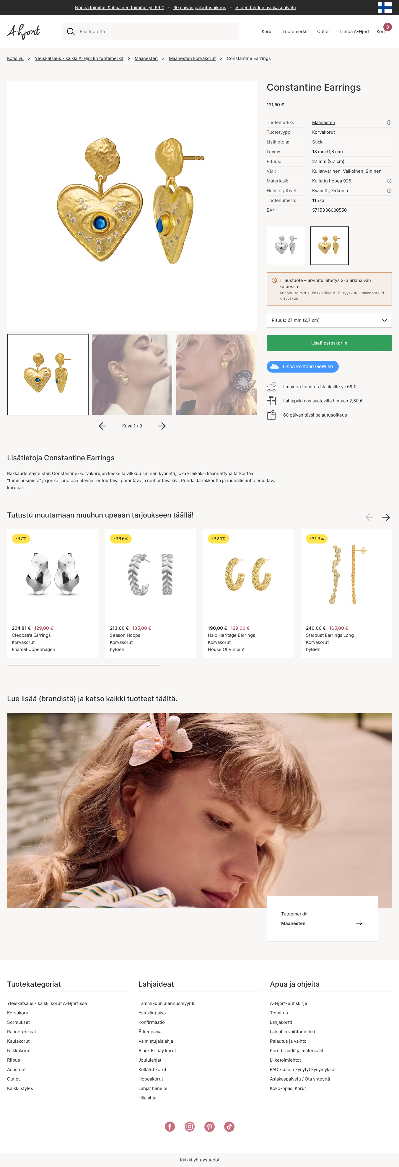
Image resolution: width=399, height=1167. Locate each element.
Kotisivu (15, 58)
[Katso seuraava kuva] (386, 517)
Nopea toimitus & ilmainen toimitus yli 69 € (119, 7)
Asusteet (16, 1069)
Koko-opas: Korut (288, 1088)
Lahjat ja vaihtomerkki (292, 1031)
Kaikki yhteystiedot (199, 1160)
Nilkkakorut (19, 1050)
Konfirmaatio (152, 1022)
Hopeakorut (151, 1079)
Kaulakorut (18, 1041)
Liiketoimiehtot (285, 1060)
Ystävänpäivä (152, 1013)
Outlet (13, 1079)
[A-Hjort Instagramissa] (190, 1128)
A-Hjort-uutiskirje (288, 1003)
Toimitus (279, 1013)
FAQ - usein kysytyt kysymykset (303, 1069)
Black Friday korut (157, 1050)
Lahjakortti (281, 1022)
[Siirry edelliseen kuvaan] (103, 426)
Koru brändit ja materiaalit (296, 1050)
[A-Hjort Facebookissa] (170, 1128)
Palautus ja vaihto (288, 1041)
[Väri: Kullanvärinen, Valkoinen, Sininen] (329, 245)
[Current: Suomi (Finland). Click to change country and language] (385, 7)
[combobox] (157, 31)
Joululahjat (150, 1060)
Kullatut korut (152, 1069)
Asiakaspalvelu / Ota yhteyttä (300, 1079)
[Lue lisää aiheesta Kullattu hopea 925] (389, 181)
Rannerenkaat (21, 1031)
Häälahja (147, 1098)
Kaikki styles (20, 1088)
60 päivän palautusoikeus (199, 7)
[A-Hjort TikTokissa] (229, 1128)
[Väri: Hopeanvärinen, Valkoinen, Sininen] (286, 245)
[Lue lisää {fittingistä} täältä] (389, 190)
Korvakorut (323, 132)
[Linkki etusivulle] (23, 32)
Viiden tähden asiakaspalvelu (265, 7)
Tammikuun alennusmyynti (166, 1003)
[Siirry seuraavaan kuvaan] (162, 426)
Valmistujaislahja (156, 1041)
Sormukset (18, 1022)
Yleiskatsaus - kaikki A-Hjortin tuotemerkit (79, 58)
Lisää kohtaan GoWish (308, 366)
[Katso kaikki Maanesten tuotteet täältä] (389, 122)
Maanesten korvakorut (192, 58)
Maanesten (146, 58)
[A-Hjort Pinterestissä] (209, 1128)
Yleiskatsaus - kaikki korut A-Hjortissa (47, 1003)
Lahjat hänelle (153, 1088)
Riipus (13, 1060)
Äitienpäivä (150, 1031)
